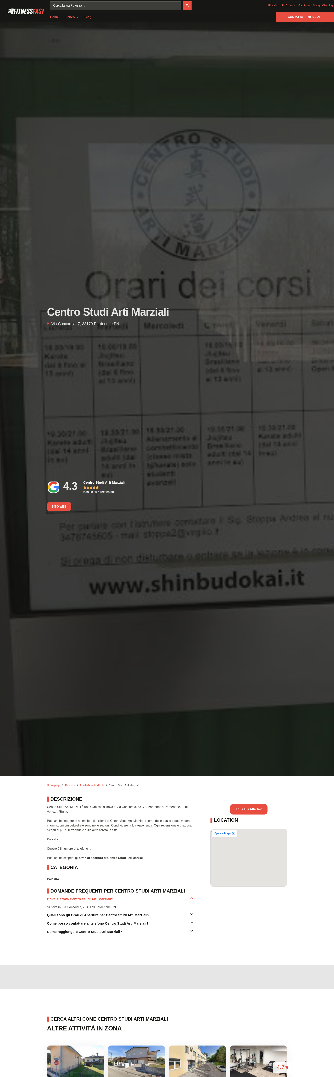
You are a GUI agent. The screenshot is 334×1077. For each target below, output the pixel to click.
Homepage (53, 785)
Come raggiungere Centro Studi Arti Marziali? (84, 932)
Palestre (70, 785)
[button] (120, 901)
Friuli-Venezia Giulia (92, 785)
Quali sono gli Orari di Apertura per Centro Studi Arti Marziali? (98, 915)
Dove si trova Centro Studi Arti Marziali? (80, 899)
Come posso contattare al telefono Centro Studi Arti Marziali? (97, 923)
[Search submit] (187, 5)
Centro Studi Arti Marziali (104, 482)
